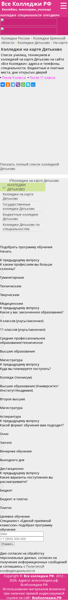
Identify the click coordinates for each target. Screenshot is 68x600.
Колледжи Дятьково (34, 42)
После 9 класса (14, 77)
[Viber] (18, 84)
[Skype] (28, 84)
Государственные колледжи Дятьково (19, 206)
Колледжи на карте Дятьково (18, 196)
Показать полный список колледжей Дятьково (29, 166)
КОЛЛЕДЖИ (8, 15)
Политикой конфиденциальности (22, 568)
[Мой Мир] (33, 84)
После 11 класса (42, 77)
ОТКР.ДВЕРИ (51, 15)
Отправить (7, 544)
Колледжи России (15, 38)
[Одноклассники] (8, 84)
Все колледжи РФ (39, 576)
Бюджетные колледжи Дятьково (20, 216)
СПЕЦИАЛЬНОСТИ (30, 15)
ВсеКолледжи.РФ (46, 597)
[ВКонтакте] (3, 84)
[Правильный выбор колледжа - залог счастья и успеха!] (34, 180)
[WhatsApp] (23, 84)
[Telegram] (13, 84)
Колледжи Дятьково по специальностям (21, 226)
